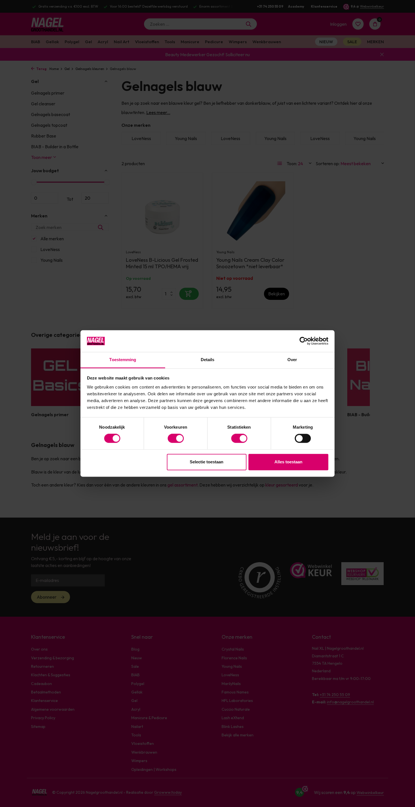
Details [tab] (208, 359)
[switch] (176, 438)
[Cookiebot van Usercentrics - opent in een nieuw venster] (303, 341)
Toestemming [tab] (122, 359)
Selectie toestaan (206, 461)
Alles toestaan (288, 461)
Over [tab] (292, 359)
